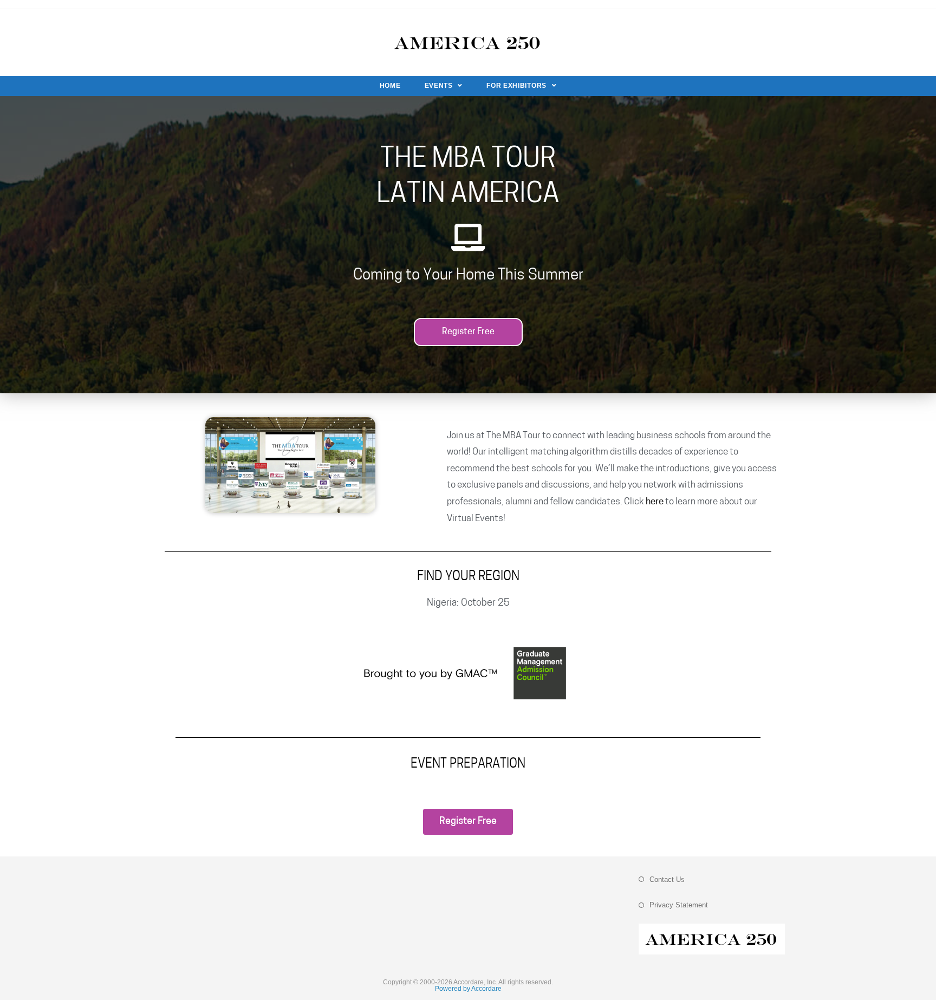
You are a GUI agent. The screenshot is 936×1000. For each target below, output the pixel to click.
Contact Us (667, 879)
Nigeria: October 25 (468, 603)
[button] (468, 332)
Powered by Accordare (468, 988)
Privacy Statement (678, 905)
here (655, 502)
